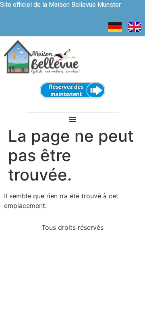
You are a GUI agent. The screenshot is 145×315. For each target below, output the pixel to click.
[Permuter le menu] (72, 119)
